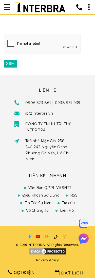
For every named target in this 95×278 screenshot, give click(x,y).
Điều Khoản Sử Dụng (41, 195)
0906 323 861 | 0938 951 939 (53, 102)
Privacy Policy (47, 260)
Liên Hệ (67, 210)
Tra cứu (68, 203)
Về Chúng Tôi (37, 210)
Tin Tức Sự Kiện (38, 203)
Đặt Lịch (71, 273)
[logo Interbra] (40, 7)
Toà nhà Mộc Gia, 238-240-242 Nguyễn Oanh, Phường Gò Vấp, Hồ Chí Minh (47, 150)
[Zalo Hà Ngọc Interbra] (83, 223)
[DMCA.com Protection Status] (48, 251)
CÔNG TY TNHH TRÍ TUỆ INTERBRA (48, 127)
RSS (74, 195)
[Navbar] (7, 7)
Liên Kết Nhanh (47, 175)
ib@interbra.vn (39, 113)
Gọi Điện (23, 272)
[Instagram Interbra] (64, 236)
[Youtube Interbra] (38, 236)
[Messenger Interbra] (83, 238)
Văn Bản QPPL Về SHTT (49, 187)
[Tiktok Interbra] (56, 237)
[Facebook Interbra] (30, 236)
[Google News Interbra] (47, 236)
